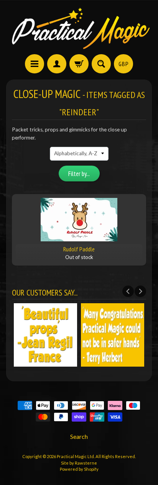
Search (79, 436)
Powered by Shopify (79, 469)
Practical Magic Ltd (75, 456)
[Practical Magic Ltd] (79, 28)
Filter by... (79, 173)
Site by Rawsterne (79, 462)
